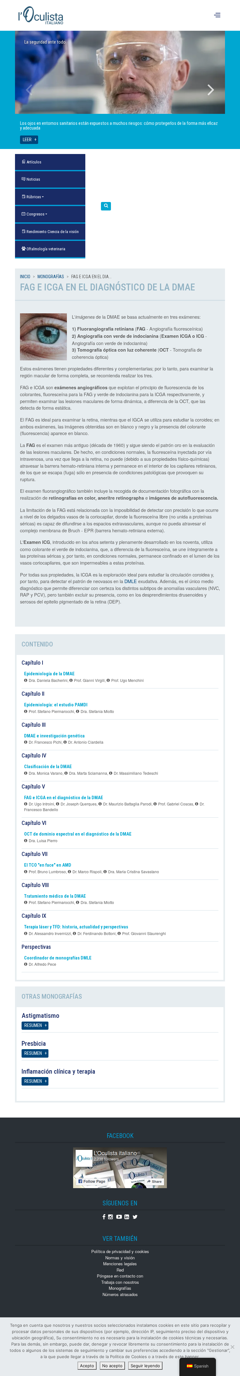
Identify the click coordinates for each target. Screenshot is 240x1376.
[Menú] (218, 15)
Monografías (51, 276)
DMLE (130, 581)
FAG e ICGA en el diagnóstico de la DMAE (63, 797)
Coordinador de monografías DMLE (58, 958)
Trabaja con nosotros (120, 1282)
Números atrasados (120, 1294)
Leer (27, 139)
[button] (106, 206)
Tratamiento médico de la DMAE (55, 896)
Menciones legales (120, 1264)
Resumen (33, 1025)
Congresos (35, 214)
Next (211, 89)
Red (120, 1270)
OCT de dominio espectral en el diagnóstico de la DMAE (78, 834)
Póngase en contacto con (120, 1276)
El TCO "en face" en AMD (47, 865)
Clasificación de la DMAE (48, 766)
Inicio (25, 276)
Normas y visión (120, 1258)
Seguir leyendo (145, 1365)
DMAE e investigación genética (54, 736)
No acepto (112, 1365)
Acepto (87, 1365)
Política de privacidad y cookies (120, 1251)
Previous (29, 89)
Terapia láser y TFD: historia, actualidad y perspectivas (76, 927)
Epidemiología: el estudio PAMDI (56, 705)
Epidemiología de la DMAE (49, 674)
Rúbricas (33, 196)
